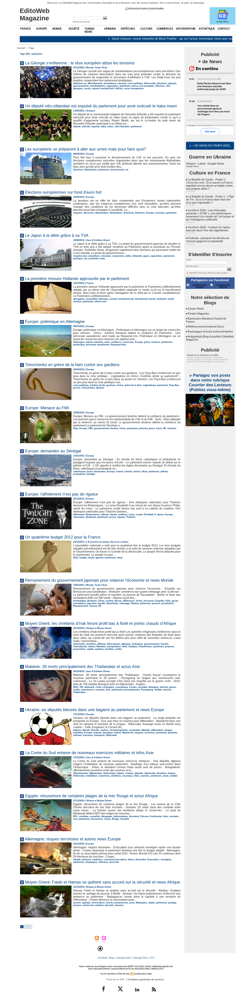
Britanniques (92, 514)
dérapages (106, 816)
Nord (144, 471)
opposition (112, 86)
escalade (142, 687)
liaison (137, 471)
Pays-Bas (174, 385)
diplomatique (120, 816)
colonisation (98, 902)
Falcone (144, 816)
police (135, 86)
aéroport (86, 859)
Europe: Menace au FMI (47, 407)
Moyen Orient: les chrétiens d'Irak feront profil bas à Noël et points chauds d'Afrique (100, 623)
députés (145, 730)
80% (75, 816)
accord (76, 902)
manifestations (97, 86)
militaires (116, 775)
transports (99, 735)
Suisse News (196, 308)
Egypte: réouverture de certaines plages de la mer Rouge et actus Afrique (91, 795)
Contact (224, 28)
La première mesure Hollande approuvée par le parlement (77, 278)
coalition (122, 514)
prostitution (167, 603)
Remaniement (80, 606)
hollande (161, 299)
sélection (103, 862)
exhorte (164, 687)
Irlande (128, 471)
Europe (41, 28)
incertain (173, 816)
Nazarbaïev (112, 603)
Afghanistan (95, 773)
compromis (118, 256)
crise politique (135, 83)
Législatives (149, 385)
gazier (175, 600)
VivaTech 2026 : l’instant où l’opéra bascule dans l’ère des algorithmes (208, 229)
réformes (160, 86)
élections (162, 83)
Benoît (86, 730)
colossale (106, 256)
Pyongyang (147, 689)
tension (167, 689)
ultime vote (100, 301)
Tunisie (93, 606)
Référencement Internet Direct (206, 326)
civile (98, 687)
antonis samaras (94, 342)
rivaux (107, 819)
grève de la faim (133, 385)
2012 (75, 557)
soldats (158, 689)
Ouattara (132, 646)
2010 (75, 687)
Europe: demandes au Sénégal (53, 451)
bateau (120, 773)
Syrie (158, 428)
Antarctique (109, 773)
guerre (172, 687)
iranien (119, 471)
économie (148, 600)
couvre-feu (128, 342)
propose (169, 646)
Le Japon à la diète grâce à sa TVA (56, 235)
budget (83, 557)
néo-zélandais (122, 126)
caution (104, 730)
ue (127, 169)
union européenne (133, 88)
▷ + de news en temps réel (210, 145)
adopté (76, 859)
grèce (147, 342)
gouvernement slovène (106, 428)
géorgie (172, 83)
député (76, 126)
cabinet (104, 514)
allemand (89, 687)
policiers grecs (147, 428)
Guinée (164, 644)
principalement (132, 689)
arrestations (110, 83)
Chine (101, 600)
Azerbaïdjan (79, 600)
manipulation (114, 646)
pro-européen (147, 86)
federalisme (90, 169)
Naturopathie (186, 28)
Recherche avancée (81, 22)
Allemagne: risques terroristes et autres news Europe (73, 839)
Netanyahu (141, 902)
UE (164, 428)
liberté (117, 732)
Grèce (120, 385)
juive (131, 902)
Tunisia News (89, 30)
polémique (79, 344)
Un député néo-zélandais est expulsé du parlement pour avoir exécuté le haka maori (101, 106)
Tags (31, 48)
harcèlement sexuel (145, 299)
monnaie (159, 212)
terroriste (114, 862)
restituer (99, 905)
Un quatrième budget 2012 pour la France (62, 537)
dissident (161, 773)
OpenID (193, 273)
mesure (77, 301)
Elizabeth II (150, 514)
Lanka (76, 689)
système (99, 649)
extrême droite (97, 385)
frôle (167, 600)
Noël (124, 646)
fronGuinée (156, 816)
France (25, 28)
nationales (78, 517)
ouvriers (144, 775)
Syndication (140, 974)
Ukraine (100, 387)
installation (91, 775)
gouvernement (80, 86)
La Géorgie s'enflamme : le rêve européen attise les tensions (80, 63)
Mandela (101, 646)
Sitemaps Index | (124, 957)
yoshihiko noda (96, 258)
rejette (90, 649)
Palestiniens (145, 646)
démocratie (150, 83)
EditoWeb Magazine (35, 14)
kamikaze (108, 732)
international (80, 646)
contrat (109, 600)
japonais (91, 603)
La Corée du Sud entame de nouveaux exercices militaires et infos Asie (89, 752)
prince (112, 517)
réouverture (97, 819)
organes (139, 732)
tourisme (88, 735)
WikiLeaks (111, 735)
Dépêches (128, 28)
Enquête (159, 600)
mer (75, 819)
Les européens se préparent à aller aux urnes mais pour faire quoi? (85, 149)
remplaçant (91, 862)
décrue (118, 600)
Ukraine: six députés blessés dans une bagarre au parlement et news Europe (94, 709)
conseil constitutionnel (121, 299)
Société (73, 28)
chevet (113, 514)
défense (101, 644)
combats (83, 816)
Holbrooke (78, 775)
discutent (134, 816)
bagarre (77, 730)
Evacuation (153, 859)
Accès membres (108, 974)
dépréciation (101, 212)
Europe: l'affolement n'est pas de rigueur (61, 494)
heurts (109, 902)
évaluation (137, 644)
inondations (79, 603)
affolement (78, 514)
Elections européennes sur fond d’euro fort (63, 192)
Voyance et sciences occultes (203, 355)
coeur (131, 514)
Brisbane (92, 600)
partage (172, 902)
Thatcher (130, 517)
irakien (91, 646)
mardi (170, 299)
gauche (99, 557)
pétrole (164, 471)
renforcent (88, 905)
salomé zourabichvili (103, 88)
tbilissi (119, 88)
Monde (57, 28)
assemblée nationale (97, 299)
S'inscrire (202, 273)
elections (78, 169)
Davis (131, 859)
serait (165, 775)
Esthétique (207, 28)
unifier (118, 649)
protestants (79, 474)
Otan (136, 775)
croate (139, 514)
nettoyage (124, 603)
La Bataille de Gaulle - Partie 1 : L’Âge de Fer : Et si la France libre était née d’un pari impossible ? (210, 199)
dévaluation (116, 212)
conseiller (94, 816)
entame (171, 773)
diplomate (149, 773)
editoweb (137, 256)
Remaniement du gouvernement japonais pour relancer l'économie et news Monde (99, 580)
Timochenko (88, 387)
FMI (90, 428)
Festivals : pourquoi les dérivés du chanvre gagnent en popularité (207, 240)
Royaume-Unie (118, 344)
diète (128, 256)
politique (78, 258)
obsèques (91, 517)
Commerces (164, 28)
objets (151, 902)
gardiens (111, 385)
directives (128, 212)
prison (76, 387)
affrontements (95, 83)
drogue (168, 730)
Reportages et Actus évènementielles (210, 331)
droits (139, 600)
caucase (121, 83)
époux (160, 514)
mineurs (155, 342)
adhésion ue (79, 83)
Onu (108, 689)
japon (146, 256)
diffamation (157, 730)
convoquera (121, 687)
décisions (88, 212)
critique (129, 773)
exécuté (86, 126)
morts (122, 428)
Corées (132, 687)
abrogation (79, 299)
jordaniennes (121, 902)
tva (85, 258)
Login (188, 259)
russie (87, 88)
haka (103, 126)
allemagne (78, 342)
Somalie (124, 819)
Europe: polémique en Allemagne (55, 321)
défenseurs (129, 600)
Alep (75, 428)
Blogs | (112, 957)
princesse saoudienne (97, 344)
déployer (125, 644)
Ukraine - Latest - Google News (205, 163)
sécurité (109, 905)
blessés (95, 730)
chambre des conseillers (86, 256)
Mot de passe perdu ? (218, 273)
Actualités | (103, 957)
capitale (86, 902)
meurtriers (104, 775)
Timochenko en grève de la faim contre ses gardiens (72, 364)
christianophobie (119, 730)
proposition (79, 649)
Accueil (21, 48)
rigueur (121, 517)
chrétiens (91, 644)
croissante (134, 730)
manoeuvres (87, 689)
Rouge (115, 819)
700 (81, 687)
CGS (152, 957)
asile (106, 342)
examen (97, 732)
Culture (146, 28)
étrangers (153, 687)
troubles (109, 649)
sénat (119, 557)
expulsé (95, 126)
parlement (125, 86)
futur (165, 816)
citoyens (77, 212)
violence (171, 428)
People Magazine (198, 313)
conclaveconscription (115, 859)
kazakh (101, 603)
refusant (77, 735)
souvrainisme (117, 169)
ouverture (150, 732)
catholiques (79, 471)
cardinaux (97, 859)
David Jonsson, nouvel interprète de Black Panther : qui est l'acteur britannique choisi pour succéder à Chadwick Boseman (152, 38)
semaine (119, 905)
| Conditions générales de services (145, 979)
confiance (116, 342)
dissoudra (140, 859)
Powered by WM (115, 979)
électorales (99, 471)
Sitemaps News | (141, 957)
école (90, 471)
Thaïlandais (79, 692)
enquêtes (78, 732)
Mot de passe (192, 266)
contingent (108, 687)
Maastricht (127, 732)
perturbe (172, 732)
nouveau (99, 689)
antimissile (79, 644)
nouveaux (127, 775)
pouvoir (156, 603)
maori (110, 126)
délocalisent (113, 644)
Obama (135, 603)
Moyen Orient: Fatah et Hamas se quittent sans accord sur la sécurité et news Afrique (102, 882)
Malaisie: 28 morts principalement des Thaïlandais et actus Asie (82, 666)
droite (91, 557)
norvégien (165, 859)
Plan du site (123, 974)
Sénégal (90, 474)
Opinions (110, 28)
